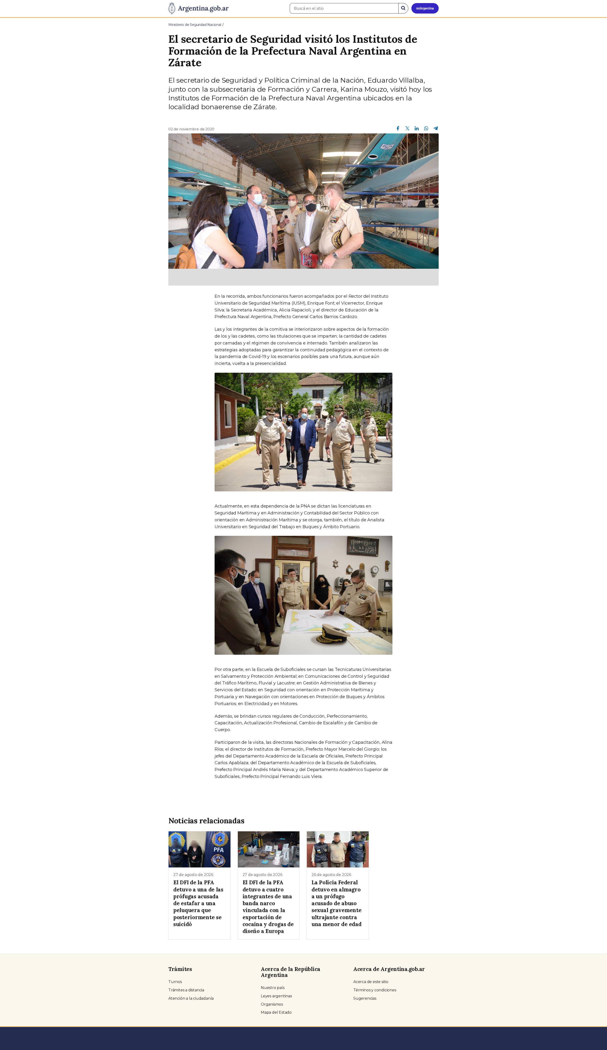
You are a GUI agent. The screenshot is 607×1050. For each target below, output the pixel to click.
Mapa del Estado (276, 1012)
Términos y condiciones (374, 990)
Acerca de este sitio (370, 981)
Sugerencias (364, 998)
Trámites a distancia (186, 990)
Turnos (175, 981)
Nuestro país (273, 987)
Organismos (272, 1004)
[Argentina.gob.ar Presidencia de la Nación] (198, 8)
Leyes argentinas (276, 996)
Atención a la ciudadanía (191, 998)
